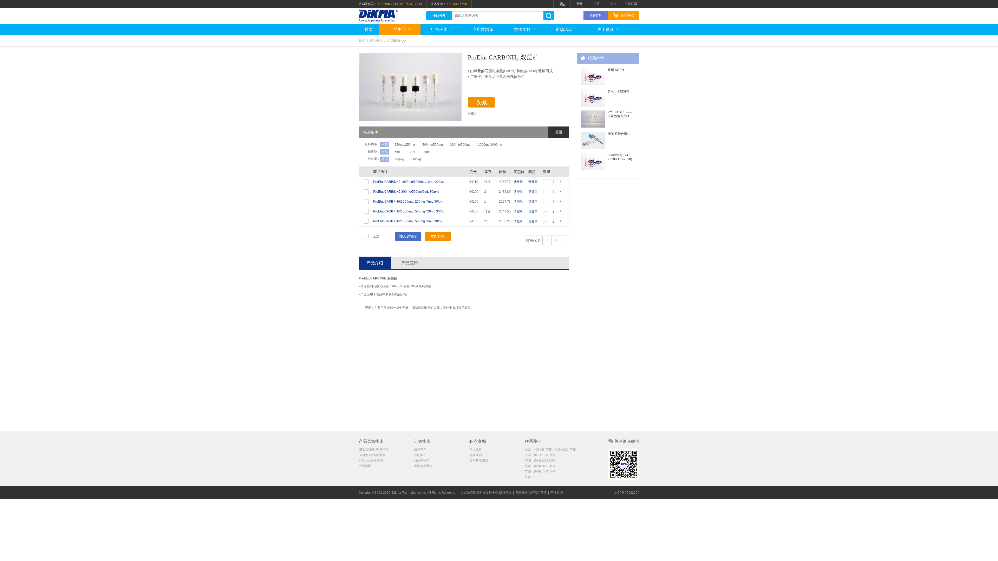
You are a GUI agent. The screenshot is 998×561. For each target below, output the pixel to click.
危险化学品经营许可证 (531, 493)
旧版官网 (631, 4)
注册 (596, 4)
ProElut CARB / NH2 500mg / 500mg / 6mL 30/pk (407, 221)
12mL (412, 152)
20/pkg (399, 159)
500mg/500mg (432, 144)
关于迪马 (605, 29)
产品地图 (365, 466)
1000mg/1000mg (490, 144)
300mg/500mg (460, 144)
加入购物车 (408, 236)
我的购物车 (422, 460)
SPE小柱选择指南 (371, 460)
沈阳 (540, 460)
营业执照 (556, 493)
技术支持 (522, 29)
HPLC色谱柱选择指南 (374, 449)
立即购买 (437, 236)
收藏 (481, 102)
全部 (385, 144)
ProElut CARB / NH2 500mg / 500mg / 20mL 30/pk (408, 211)
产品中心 (397, 29)
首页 (369, 29)
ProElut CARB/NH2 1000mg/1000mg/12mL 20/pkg (409, 182)
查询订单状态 (423, 466)
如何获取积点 (478, 460)
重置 (558, 132)
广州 (540, 471)
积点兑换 (475, 449)
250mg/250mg (405, 144)
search (548, 15)
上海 (540, 455)
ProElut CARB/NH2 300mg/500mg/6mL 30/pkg (406, 191)
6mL (398, 152)
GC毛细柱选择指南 (372, 455)
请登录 (518, 182)
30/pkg (416, 159)
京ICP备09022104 (626, 493)
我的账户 (420, 455)
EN (613, 4)
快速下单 (420, 449)
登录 (579, 4)
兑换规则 (475, 455)
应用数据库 (482, 29)
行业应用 (439, 29)
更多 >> (530, 477)
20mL (427, 152)
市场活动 (564, 29)
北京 (550, 449)
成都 (540, 466)
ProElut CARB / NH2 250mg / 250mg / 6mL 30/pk (407, 201)
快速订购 (596, 15)
